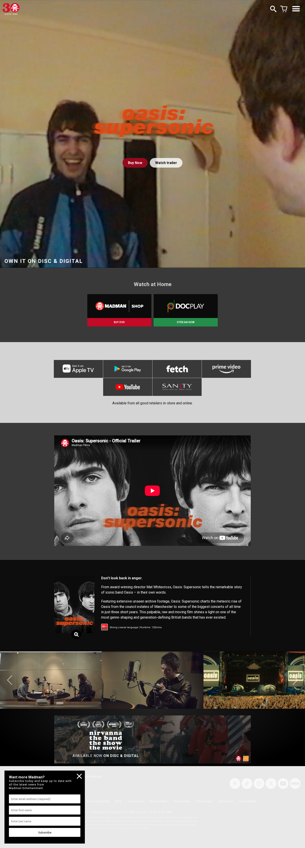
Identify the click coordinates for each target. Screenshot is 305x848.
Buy (135, 163)
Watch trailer (166, 163)
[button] (10, 680)
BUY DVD (119, 322)
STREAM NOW (185, 322)
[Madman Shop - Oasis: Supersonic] (119, 306)
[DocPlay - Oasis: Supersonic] (186, 306)
